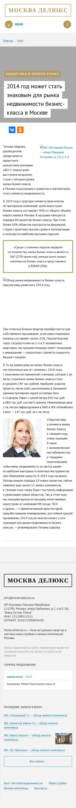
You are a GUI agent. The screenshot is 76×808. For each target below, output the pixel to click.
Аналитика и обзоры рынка (32, 74)
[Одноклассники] (20, 130)
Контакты (40, 788)
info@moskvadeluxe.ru (19, 598)
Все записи (37, 761)
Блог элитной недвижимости (23, 783)
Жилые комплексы (16, 788)
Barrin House (15, 676)
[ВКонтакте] (12, 130)
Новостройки (57, 783)
